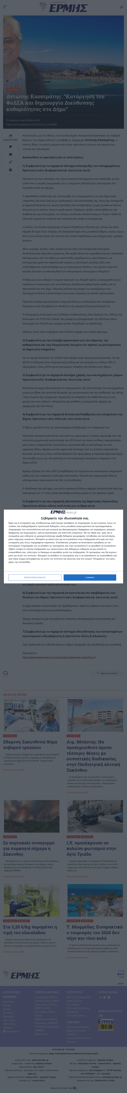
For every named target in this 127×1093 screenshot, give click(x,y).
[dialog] (63, 547)
